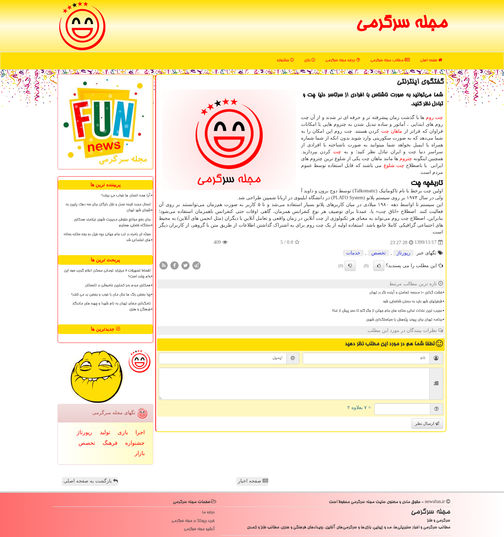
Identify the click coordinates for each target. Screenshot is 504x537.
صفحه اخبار (250, 481)
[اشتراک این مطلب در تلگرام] (196, 264)
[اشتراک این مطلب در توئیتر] (185, 264)
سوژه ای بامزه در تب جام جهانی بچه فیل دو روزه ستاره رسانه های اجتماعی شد (107, 237)
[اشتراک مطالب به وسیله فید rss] (163, 264)
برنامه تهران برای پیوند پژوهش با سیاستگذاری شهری (404, 320)
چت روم (434, 117)
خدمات (353, 252)
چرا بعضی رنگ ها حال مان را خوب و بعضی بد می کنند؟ (111, 295)
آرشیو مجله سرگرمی (199, 529)
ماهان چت (391, 131)
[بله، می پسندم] (378, 266)
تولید (105, 432)
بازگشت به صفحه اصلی (88, 481)
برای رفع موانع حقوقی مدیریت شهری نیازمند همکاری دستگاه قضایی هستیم (112, 223)
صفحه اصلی (429, 60)
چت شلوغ (394, 165)
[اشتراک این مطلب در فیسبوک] (174, 264)
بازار (140, 453)
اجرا (140, 432)
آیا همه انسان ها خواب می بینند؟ (126, 196)
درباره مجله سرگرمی (340, 60)
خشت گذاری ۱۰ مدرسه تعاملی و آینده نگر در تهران (405, 293)
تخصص (378, 252)
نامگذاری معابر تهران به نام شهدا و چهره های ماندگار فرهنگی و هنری (111, 307)
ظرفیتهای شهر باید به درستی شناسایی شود (412, 302)
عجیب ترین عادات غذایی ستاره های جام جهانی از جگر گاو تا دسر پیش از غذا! (387, 311)
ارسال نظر (425, 423)
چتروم (405, 158)
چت (337, 151)
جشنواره (283, 60)
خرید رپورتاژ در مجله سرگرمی (193, 521)
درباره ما (208, 512)
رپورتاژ (403, 252)
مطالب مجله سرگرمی (387, 60)
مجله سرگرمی (401, 24)
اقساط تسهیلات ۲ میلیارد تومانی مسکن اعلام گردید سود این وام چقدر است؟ (107, 274)
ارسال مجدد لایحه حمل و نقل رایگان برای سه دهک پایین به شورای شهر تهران (108, 208)
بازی (307, 60)
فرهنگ (110, 443)
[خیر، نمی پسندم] (350, 266)
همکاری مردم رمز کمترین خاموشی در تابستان (118, 286)
